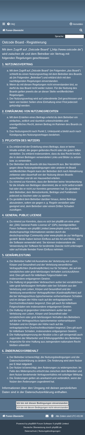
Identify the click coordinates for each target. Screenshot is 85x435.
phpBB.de (57, 427)
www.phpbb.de (58, 235)
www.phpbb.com (59, 228)
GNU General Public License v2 (32, 225)
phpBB (31, 423)
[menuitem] (11, 24)
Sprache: (59, 36)
